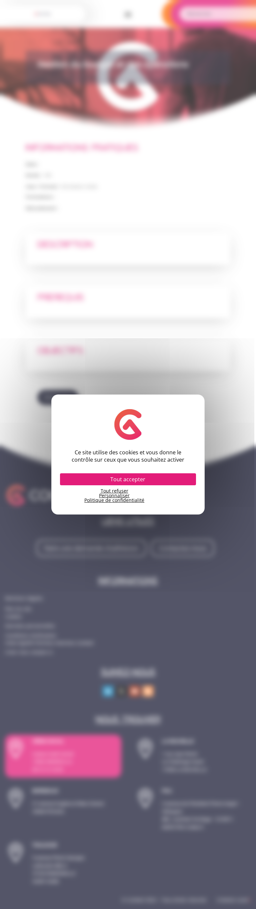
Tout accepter (127, 479)
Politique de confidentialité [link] (114, 500)
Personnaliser (114, 495)
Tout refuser (114, 491)
